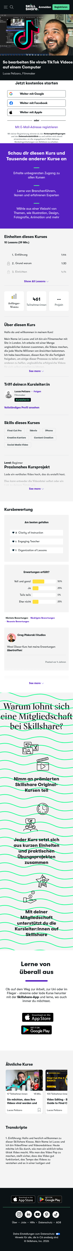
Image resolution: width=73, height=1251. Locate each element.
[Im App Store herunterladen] (36, 1017)
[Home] (32, 7)
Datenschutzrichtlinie (28, 136)
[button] (6, 7)
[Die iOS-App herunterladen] (23, 1199)
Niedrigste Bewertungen (42, 618)
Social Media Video (17, 444)
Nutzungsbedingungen (54, 134)
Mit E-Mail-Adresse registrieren (36, 127)
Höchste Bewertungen (17, 618)
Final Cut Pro (14, 430)
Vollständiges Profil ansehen (21, 407)
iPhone (49, 430)
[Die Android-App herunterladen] (50, 1199)
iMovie (33, 430)
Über (14, 1222)
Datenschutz (45, 1222)
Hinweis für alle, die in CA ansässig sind (36, 1237)
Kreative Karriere (16, 437)
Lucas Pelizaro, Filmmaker (19, 73)
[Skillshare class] (24, 1080)
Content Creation (43, 437)
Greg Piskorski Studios (31, 635)
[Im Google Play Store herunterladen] (36, 1030)
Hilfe (32, 1222)
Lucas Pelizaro (28, 391)
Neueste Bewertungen (17, 621)
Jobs (23, 1222)
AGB (58, 1222)
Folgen (37, 391)
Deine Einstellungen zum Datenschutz (33, 1233)
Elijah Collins (25, 683)
